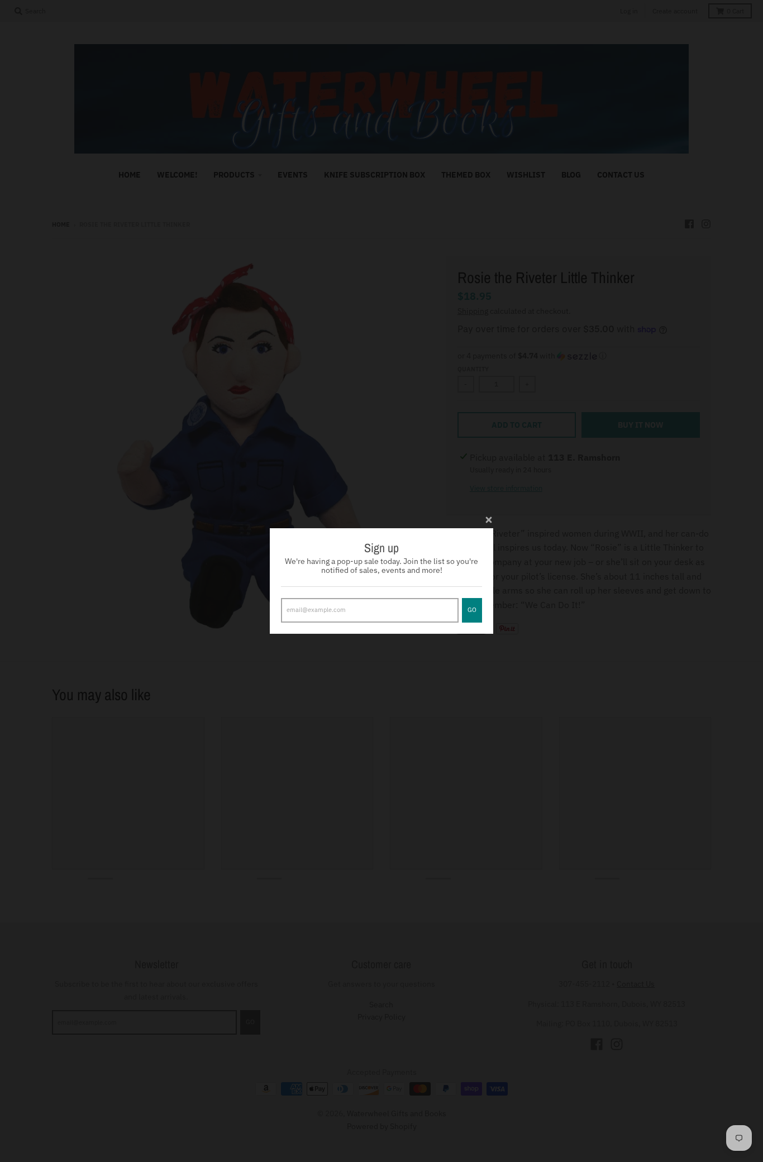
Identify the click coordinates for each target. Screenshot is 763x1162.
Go (472, 610)
